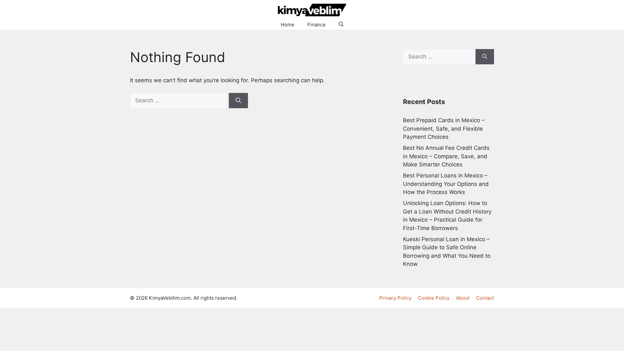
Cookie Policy (433, 298)
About (463, 298)
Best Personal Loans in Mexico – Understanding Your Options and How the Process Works (446, 183)
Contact (485, 298)
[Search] (238, 101)
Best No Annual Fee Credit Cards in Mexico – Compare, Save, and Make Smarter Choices (446, 156)
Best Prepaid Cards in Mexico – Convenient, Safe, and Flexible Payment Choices (444, 128)
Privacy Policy (395, 298)
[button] (341, 25)
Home (287, 24)
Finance (316, 24)
